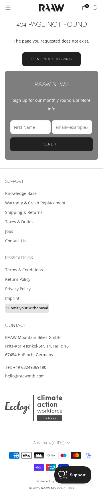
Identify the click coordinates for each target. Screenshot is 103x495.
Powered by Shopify (51, 481)
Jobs (9, 231)
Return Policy (17, 279)
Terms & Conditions (24, 270)
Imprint (12, 298)
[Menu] (8, 8)
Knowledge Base (21, 193)
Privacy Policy (18, 288)
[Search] (95, 7)
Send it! (51, 144)
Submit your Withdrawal (27, 307)
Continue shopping (51, 59)
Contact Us (15, 240)
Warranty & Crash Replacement (35, 203)
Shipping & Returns (24, 212)
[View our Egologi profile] (33, 408)
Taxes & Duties (19, 222)
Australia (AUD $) (48, 443)
